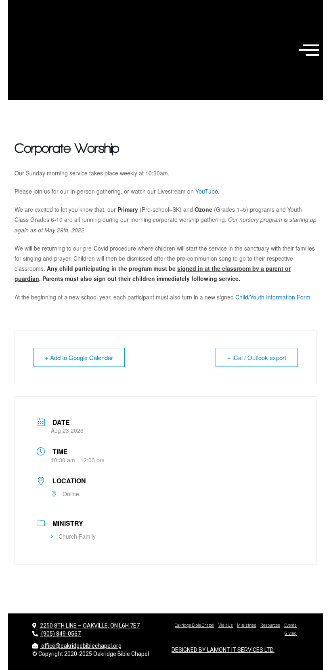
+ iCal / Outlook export (256, 357)
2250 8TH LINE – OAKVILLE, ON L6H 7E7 (89, 625)
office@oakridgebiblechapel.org (81, 646)
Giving (291, 633)
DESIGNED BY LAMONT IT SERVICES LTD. (223, 650)
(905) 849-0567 (60, 633)
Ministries (246, 625)
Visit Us (225, 625)
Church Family (77, 536)
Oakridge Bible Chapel (194, 625)
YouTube (206, 191)
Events (290, 625)
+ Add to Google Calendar (79, 357)
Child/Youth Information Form (272, 297)
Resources (270, 625)
